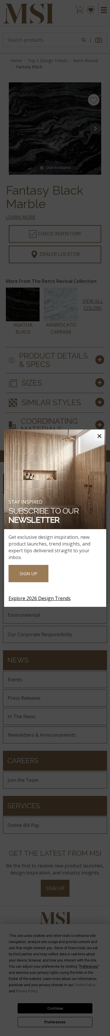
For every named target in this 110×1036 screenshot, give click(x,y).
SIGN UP (28, 573)
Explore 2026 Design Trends (40, 598)
